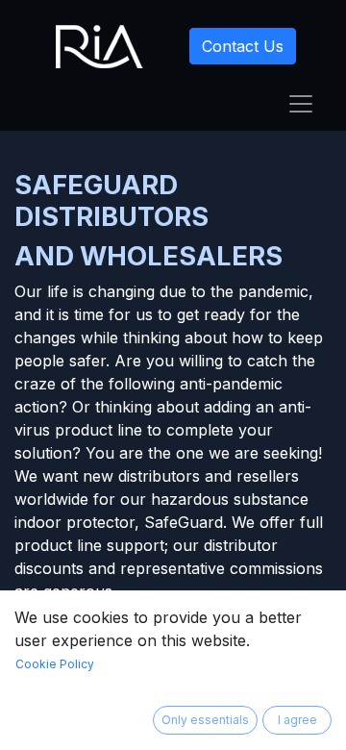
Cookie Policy (54, 664)
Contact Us (243, 46)
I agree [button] (297, 719)
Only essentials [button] (205, 719)
